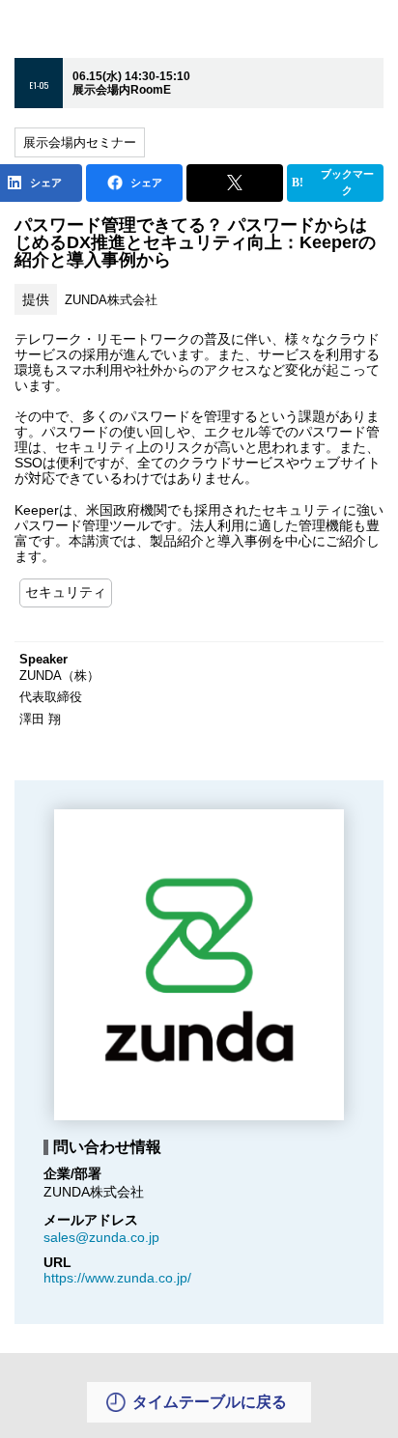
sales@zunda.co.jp (101, 1237)
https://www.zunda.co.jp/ (117, 1277)
